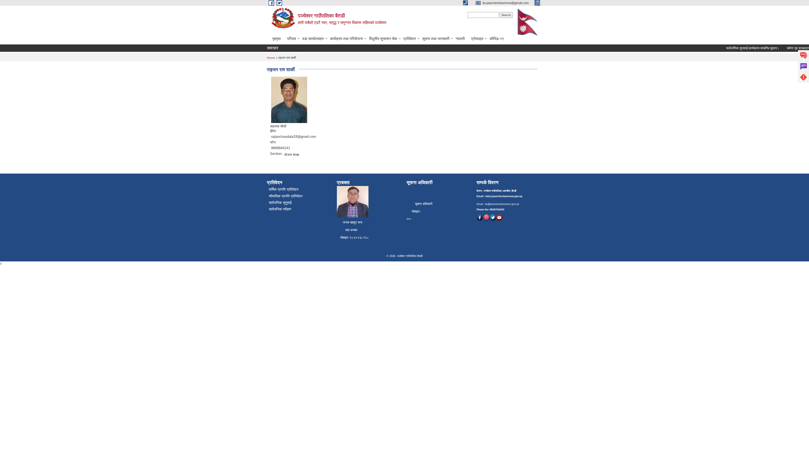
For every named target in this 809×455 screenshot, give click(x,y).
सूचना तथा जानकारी (435, 39)
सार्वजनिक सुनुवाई (280, 203)
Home (271, 57)
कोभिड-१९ (497, 39)
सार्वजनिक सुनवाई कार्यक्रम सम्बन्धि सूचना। (745, 48)
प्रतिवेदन (409, 39)
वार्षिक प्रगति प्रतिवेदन (284, 189)
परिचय (291, 39)
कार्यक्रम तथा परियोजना (346, 39)
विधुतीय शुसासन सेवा (383, 39)
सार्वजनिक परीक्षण (280, 209)
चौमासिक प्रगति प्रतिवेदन (286, 196)
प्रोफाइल (477, 39)
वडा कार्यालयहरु (313, 39)
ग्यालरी (460, 39)
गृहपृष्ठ (276, 39)
